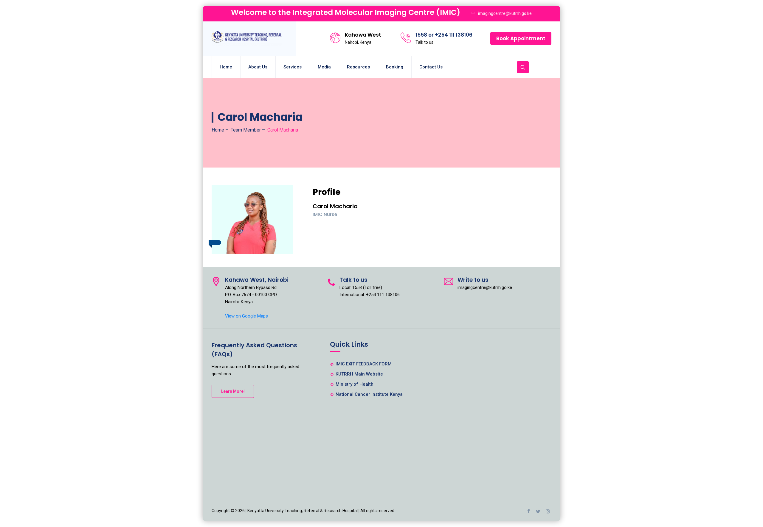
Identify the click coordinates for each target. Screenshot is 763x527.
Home (226, 67)
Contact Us (431, 67)
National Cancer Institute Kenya (369, 394)
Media (324, 67)
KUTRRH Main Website (359, 374)
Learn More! (233, 391)
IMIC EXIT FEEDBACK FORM (364, 364)
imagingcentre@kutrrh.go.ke (505, 13)
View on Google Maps (246, 316)
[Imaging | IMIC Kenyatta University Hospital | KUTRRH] (247, 38)
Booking (394, 67)
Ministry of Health (354, 384)
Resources (358, 67)
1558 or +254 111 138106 (443, 34)
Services (292, 67)
